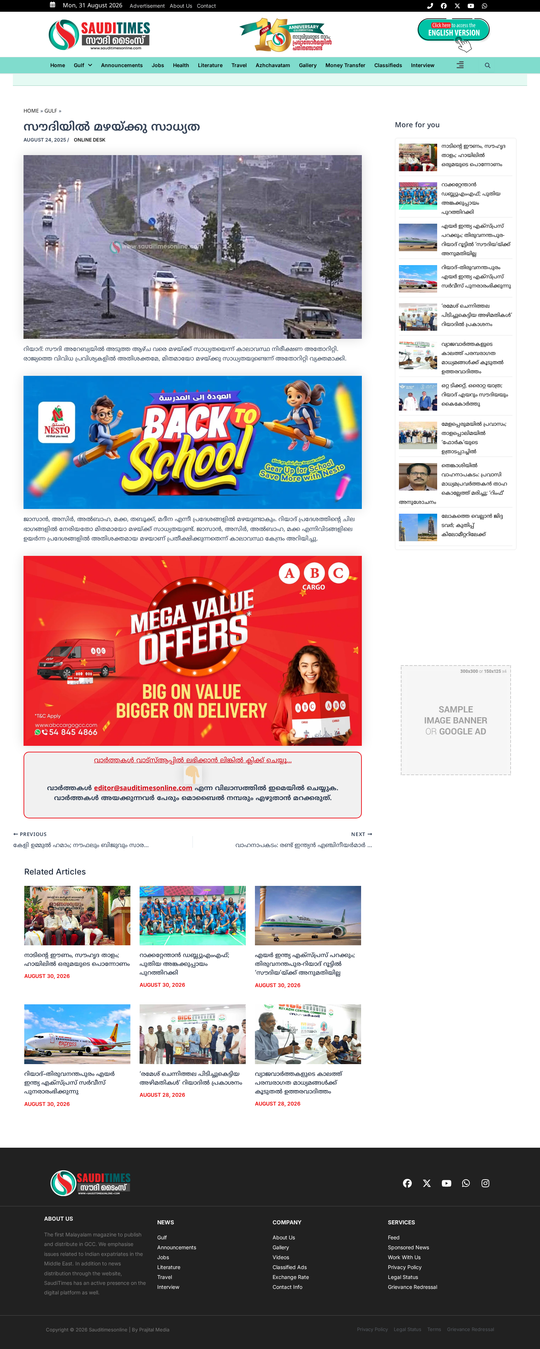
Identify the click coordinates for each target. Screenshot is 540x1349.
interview (423, 65)
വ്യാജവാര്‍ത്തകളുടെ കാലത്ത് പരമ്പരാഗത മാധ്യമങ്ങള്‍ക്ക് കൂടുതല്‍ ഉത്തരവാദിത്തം (298, 1083)
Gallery (308, 65)
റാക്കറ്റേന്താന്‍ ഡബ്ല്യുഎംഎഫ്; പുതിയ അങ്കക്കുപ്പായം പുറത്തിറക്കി (184, 964)
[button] (83, 65)
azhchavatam (273, 65)
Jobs (158, 65)
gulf (79, 65)
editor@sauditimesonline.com (143, 788)
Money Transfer (345, 65)
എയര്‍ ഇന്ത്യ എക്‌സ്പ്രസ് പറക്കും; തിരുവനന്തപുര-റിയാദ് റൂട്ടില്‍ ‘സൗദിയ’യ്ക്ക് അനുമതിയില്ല (305, 964)
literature (210, 65)
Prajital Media (154, 1329)
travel (239, 65)
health (181, 65)
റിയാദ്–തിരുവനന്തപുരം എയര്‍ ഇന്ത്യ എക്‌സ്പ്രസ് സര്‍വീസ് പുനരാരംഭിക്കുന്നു (69, 1083)
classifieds (388, 65)
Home (57, 65)
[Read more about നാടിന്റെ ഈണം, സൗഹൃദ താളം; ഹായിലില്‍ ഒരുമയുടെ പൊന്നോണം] (77, 915)
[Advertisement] (455, 607)
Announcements (122, 65)
